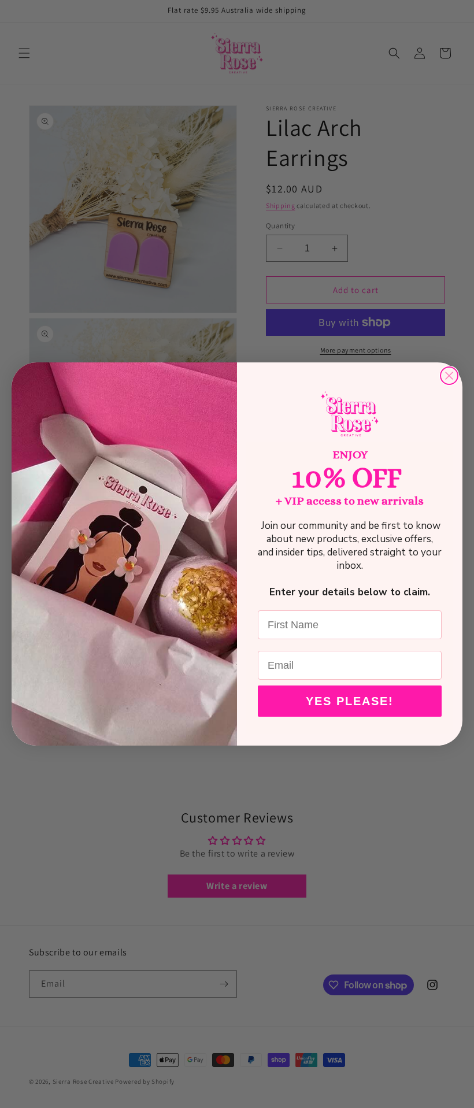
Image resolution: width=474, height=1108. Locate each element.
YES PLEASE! (350, 701)
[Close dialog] (449, 375)
